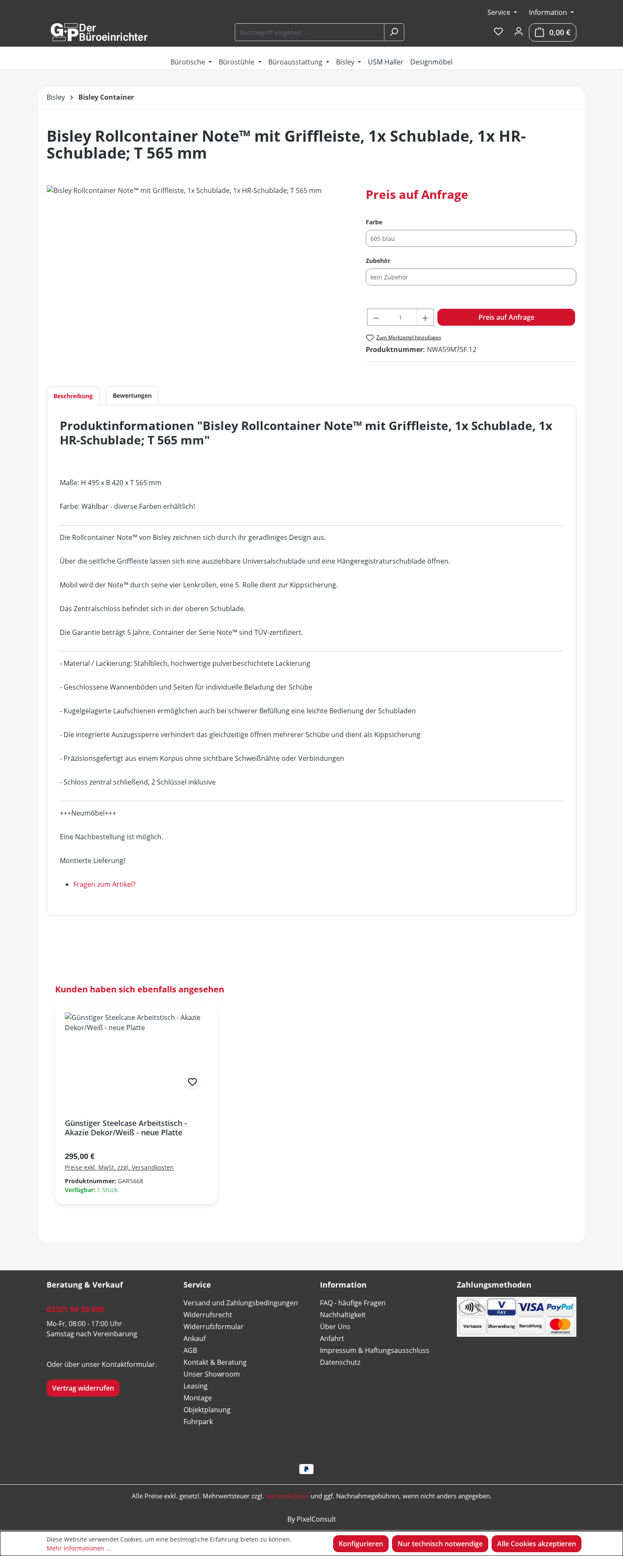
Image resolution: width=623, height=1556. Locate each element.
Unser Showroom (212, 1374)
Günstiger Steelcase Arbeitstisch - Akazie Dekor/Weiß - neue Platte (126, 1127)
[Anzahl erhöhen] (425, 317)
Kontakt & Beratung (215, 1362)
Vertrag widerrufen (83, 1388)
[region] (197, 276)
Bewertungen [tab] (132, 395)
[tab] (73, 395)
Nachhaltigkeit (343, 1314)
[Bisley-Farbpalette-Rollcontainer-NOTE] (197, 276)
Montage (198, 1397)
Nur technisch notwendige (440, 1543)
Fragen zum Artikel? (104, 884)
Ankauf (195, 1338)
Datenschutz (340, 1362)
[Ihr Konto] (519, 31)
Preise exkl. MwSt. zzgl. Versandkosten (119, 1167)
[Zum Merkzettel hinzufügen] (192, 1081)
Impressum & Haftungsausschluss (374, 1350)
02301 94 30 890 (75, 1309)
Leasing (196, 1386)
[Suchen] (393, 32)
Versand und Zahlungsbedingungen (241, 1302)
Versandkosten (287, 1496)
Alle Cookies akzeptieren (536, 1543)
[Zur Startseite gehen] (99, 32)
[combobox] (310, 32)
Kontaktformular (128, 1364)
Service (499, 12)
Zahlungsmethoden (494, 1284)
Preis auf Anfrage (506, 317)
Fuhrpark (198, 1421)
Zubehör (378, 260)
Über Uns (335, 1326)
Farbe (374, 222)
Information (549, 12)
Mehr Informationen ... (79, 1548)
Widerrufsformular (214, 1326)
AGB (190, 1350)
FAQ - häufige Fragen (353, 1302)
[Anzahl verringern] (376, 317)
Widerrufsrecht (208, 1314)
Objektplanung (207, 1409)
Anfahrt (332, 1338)
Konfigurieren (361, 1543)
